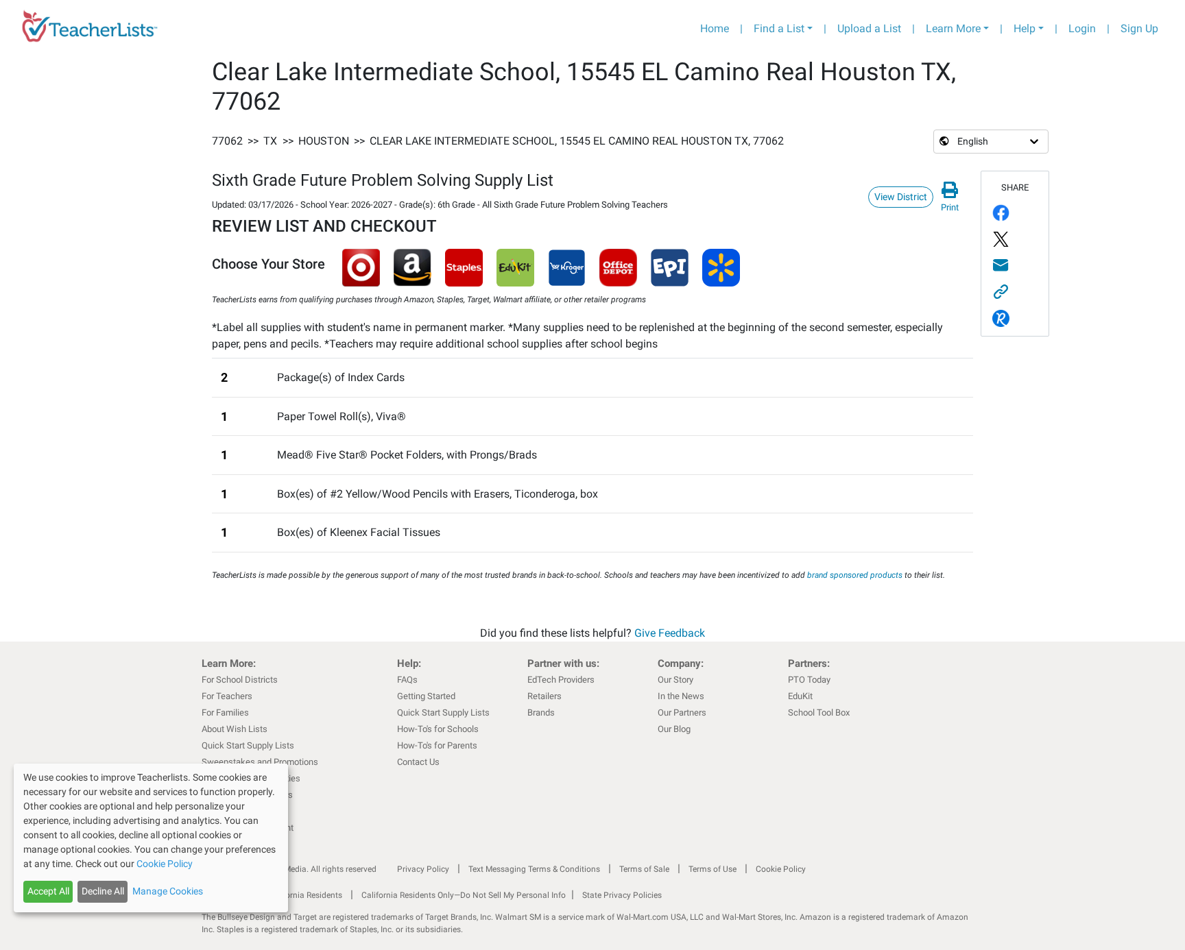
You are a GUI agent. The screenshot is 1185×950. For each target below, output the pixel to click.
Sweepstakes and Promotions (260, 762)
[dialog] (151, 838)
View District (900, 196)
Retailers (544, 696)
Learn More (953, 28)
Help (1025, 28)
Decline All (103, 891)
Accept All (48, 891)
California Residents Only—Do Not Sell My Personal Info (463, 895)
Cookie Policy (781, 869)
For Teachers (227, 696)
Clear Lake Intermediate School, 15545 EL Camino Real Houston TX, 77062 (577, 140)
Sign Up (1139, 28)
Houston (323, 140)
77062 (227, 140)
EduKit (800, 696)
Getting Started (426, 696)
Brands (541, 712)
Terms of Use (713, 869)
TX (270, 140)
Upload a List (869, 28)
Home (714, 28)
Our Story (675, 679)
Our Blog (674, 729)
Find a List (779, 28)
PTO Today (809, 679)
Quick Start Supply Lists (248, 745)
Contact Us (418, 762)
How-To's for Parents (437, 745)
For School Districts (240, 679)
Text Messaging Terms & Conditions (534, 869)
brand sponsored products (854, 575)
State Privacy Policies (622, 895)
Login (1082, 28)
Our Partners (682, 712)
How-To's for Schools (438, 729)
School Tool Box (819, 712)
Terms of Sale (644, 869)
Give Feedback (669, 633)
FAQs (407, 679)
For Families (225, 712)
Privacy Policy (423, 869)
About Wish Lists (234, 729)
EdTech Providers (561, 679)
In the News (681, 696)
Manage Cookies (167, 891)
